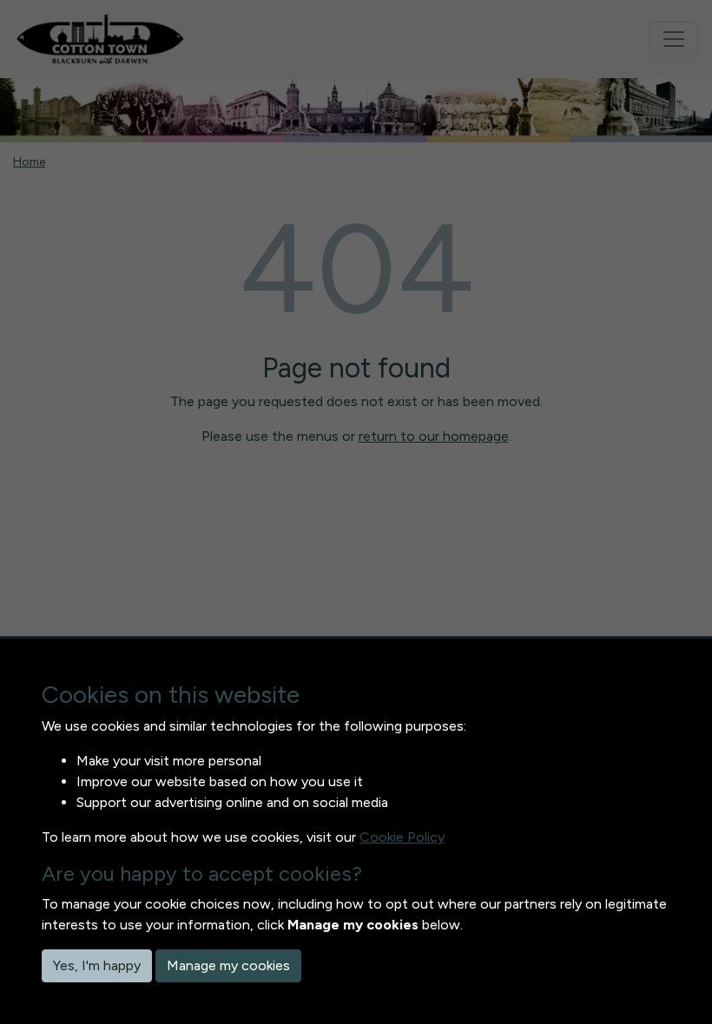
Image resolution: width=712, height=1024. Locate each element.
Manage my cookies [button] (228, 965)
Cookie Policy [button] (402, 837)
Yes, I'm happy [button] (97, 965)
